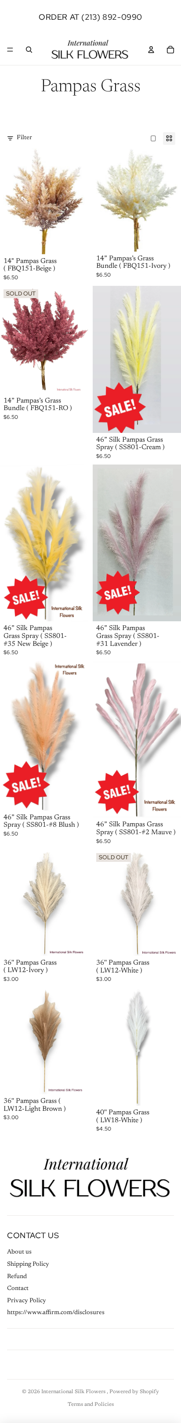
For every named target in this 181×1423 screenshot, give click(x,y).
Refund (17, 1277)
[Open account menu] (151, 49)
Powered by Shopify (134, 1391)
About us (19, 1252)
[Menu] (10, 50)
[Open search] (29, 49)
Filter (24, 138)
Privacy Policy (26, 1301)
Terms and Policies (91, 1404)
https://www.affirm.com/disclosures (56, 1313)
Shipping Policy (28, 1264)
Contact (18, 1289)
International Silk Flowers (74, 1391)
